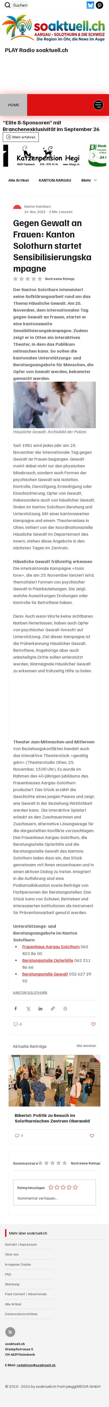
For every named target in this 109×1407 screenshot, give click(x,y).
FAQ (8, 1274)
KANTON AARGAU (55, 180)
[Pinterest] (99, 5)
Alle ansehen (86, 1045)
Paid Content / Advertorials (26, 1294)
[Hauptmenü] (98, 105)
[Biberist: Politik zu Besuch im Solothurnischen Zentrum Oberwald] (54, 1081)
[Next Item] (93, 155)
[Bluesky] (90, 5)
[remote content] (54, 706)
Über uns (12, 1254)
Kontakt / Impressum (21, 1244)
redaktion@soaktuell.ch (36, 1365)
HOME (13, 104)
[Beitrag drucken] (65, 1008)
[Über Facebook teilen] (15, 1008)
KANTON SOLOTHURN (30, 992)
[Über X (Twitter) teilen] (28, 1008)
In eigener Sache (18, 1264)
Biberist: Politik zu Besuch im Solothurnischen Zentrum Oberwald (52, 1117)
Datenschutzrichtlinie (21, 1314)
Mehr (86, 180)
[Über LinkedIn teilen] (40, 1008)
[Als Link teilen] (52, 1008)
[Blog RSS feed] (10, 1332)
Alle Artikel (18, 180)
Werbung (12, 1284)
